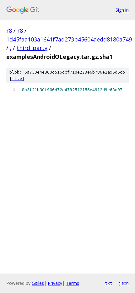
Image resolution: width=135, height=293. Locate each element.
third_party (32, 48)
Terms (72, 283)
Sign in (122, 10)
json (124, 283)
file (17, 78)
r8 (9, 30)
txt (108, 283)
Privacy (55, 283)
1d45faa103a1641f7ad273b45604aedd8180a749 (69, 39)
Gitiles (38, 283)
